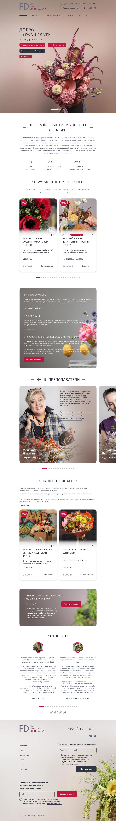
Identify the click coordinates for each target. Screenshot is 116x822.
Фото (21, 764)
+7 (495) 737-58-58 (86, 3)
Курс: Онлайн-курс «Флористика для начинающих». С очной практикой (72, 419)
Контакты (85, 15)
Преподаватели (29, 329)
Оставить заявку (33, 359)
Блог (71, 15)
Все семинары (24, 505)
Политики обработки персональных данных (39, 616)
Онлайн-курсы (54, 15)
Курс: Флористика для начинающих (71, 415)
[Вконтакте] (90, 8)
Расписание (25, 56)
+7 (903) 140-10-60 (66, 3)
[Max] (95, 8)
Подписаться (86, 769)
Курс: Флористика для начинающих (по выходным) (76, 412)
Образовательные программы (32, 45)
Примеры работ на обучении (33, 308)
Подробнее (35, 458)
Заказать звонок (70, 8)
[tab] (54, 109)
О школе (23, 745)
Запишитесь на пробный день (32, 51)
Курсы (35, 15)
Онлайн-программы (57, 45)
